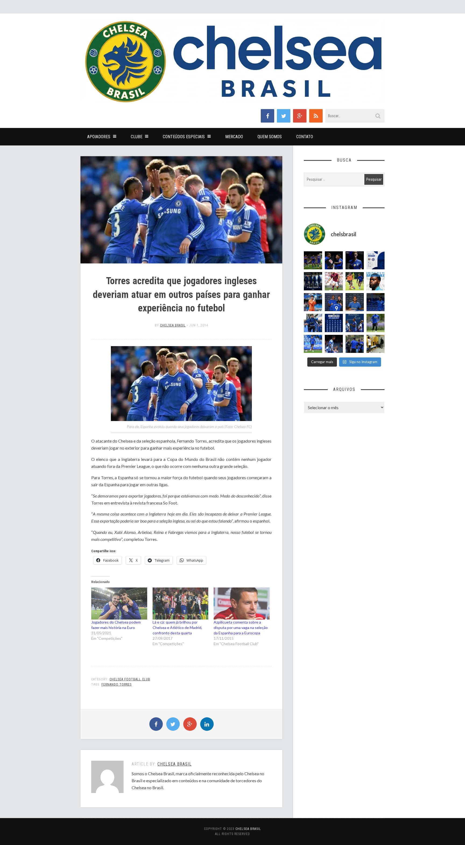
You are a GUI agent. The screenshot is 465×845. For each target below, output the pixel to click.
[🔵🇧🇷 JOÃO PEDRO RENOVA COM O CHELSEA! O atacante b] (334, 302)
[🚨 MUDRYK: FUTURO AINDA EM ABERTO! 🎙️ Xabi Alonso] (355, 281)
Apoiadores (98, 136)
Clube (136, 136)
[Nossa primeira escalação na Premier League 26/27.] (355, 260)
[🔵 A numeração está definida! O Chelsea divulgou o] (334, 323)
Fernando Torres (116, 684)
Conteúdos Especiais (184, 136)
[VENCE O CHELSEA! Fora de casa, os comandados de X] (313, 260)
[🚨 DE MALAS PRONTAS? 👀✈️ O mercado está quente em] (313, 281)
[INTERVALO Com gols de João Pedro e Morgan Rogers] (334, 260)
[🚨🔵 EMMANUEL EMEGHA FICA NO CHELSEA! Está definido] (376, 323)
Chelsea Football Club (130, 679)
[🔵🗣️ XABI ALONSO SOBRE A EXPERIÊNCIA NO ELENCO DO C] (355, 344)
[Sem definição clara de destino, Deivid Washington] (313, 323)
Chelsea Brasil (173, 325)
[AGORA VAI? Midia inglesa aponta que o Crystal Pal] (376, 302)
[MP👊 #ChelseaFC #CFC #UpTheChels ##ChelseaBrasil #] (313, 302)
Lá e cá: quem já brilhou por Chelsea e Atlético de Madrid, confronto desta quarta (177, 627)
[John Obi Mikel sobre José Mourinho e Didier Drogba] (376, 344)
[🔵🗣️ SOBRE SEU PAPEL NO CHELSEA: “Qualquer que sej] (355, 323)
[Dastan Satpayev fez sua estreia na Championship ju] (334, 281)
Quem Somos (270, 136)
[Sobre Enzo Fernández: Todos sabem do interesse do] (334, 344)
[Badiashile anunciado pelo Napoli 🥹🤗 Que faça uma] (376, 281)
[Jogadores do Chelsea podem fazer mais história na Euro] (119, 603)
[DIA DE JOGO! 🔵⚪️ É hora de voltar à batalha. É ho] (376, 260)
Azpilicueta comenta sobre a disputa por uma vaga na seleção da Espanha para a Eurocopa (241, 627)
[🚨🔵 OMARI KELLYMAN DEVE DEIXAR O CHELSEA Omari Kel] (313, 344)
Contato (304, 136)
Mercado (234, 136)
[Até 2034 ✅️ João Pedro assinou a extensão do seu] (355, 302)
